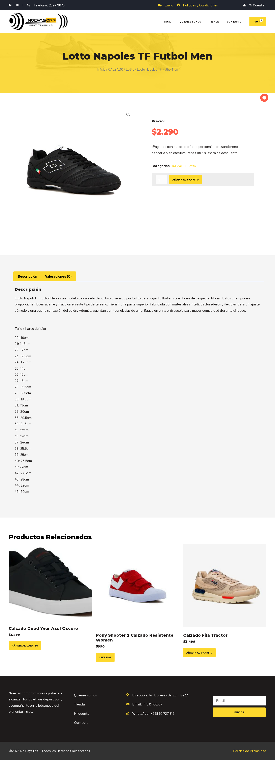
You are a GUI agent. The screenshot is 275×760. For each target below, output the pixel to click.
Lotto (130, 69)
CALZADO (115, 69)
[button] (128, 114)
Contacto (234, 21)
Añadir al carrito (185, 179)
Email (217, 693)
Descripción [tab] (27, 276)
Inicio (167, 21)
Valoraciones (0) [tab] (58, 276)
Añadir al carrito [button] (25, 645)
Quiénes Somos (190, 21)
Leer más (105, 657)
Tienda (214, 21)
